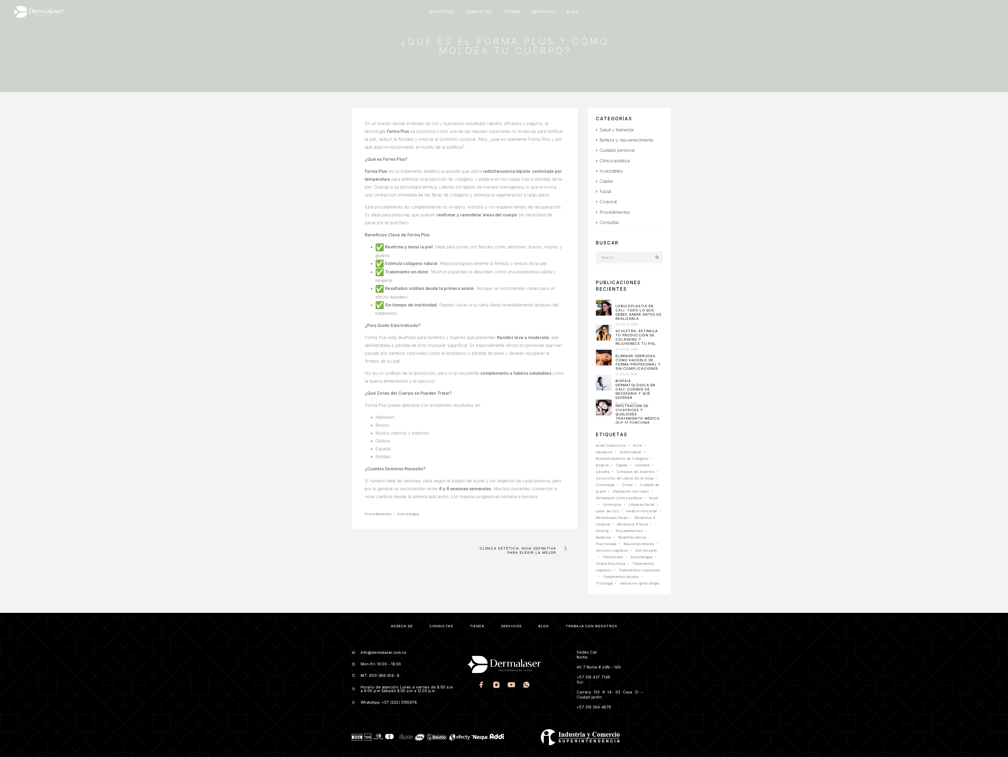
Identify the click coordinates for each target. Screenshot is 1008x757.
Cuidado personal (617, 150)
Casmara (642, 465)
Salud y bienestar (617, 129)
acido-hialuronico (611, 445)
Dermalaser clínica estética (619, 498)
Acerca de (402, 626)
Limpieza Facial (641, 504)
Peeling (602, 531)
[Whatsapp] (526, 685)
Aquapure (604, 452)
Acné (637, 445)
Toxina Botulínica (610, 563)
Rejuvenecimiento (639, 544)
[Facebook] (481, 685)
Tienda (512, 12)
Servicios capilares (612, 550)
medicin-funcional (641, 511)
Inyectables (611, 171)
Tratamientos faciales (621, 577)
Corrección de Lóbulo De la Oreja (624, 478)
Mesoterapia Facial (612, 517)
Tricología (604, 583)
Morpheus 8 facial (632, 524)
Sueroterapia (408, 514)
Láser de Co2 (607, 511)
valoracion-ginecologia (639, 583)
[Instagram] (496, 685)
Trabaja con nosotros (591, 626)
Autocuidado (631, 452)
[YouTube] (511, 685)
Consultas (479, 12)
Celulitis (603, 471)
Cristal (627, 485)
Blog (573, 12)
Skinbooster (613, 557)
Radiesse (603, 537)
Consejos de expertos (636, 471)
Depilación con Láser (631, 491)
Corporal (608, 201)
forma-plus (612, 504)
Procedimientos (378, 514)
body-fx (602, 465)
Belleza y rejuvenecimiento (626, 140)
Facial (605, 191)
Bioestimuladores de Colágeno (622, 458)
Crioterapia (605, 485)
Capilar (606, 181)
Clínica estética (614, 160)
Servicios (543, 12)
